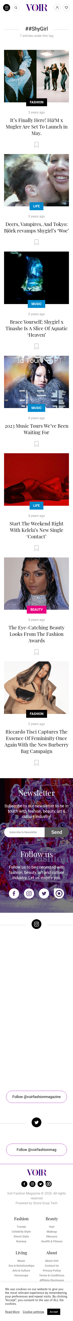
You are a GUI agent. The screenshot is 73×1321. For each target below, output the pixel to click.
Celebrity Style (21, 1231)
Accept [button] (54, 1311)
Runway (21, 1241)
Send (56, 832)
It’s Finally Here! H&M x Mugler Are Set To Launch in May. (37, 126)
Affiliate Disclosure (52, 1280)
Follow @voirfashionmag (36, 1149)
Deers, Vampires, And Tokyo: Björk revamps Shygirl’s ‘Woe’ (36, 227)
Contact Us (52, 1265)
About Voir (52, 1260)
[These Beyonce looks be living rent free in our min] (36, 1060)
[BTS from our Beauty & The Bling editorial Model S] (36, 951)
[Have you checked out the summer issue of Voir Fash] (36, 1024)
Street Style (21, 1236)
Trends (21, 1226)
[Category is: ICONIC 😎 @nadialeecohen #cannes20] (36, 988)
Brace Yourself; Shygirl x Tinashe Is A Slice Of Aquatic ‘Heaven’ (36, 328)
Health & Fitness (51, 1241)
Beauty (36, 610)
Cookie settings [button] (33, 1312)
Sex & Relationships (21, 1265)
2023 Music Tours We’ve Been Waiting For (36, 428)
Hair (52, 1226)
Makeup (52, 1231)
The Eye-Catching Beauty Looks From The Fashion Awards (36, 634)
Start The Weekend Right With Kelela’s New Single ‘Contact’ (36, 530)
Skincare (51, 1236)
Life (36, 206)
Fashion (36, 102)
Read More (12, 1312)
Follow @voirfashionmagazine (36, 1097)
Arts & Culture (21, 1270)
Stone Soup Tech (45, 1203)
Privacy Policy (52, 1270)
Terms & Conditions (51, 1275)
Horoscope (21, 1275)
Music (36, 304)
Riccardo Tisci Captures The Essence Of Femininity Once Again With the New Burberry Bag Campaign (36, 741)
